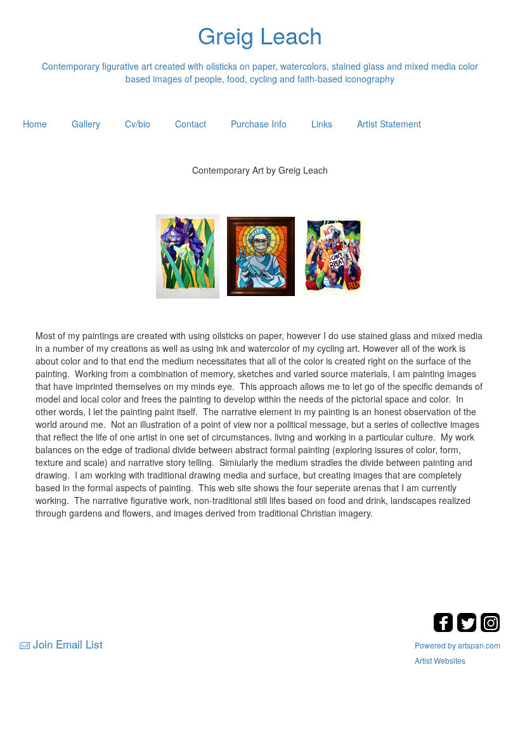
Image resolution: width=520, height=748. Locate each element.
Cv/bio (137, 123)
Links (321, 123)
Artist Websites (440, 660)
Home (35, 123)
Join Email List (68, 644)
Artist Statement (389, 123)
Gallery (86, 123)
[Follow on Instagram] (490, 628)
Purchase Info (259, 123)
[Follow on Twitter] (468, 628)
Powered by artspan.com (457, 645)
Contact (190, 123)
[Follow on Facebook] (445, 628)
